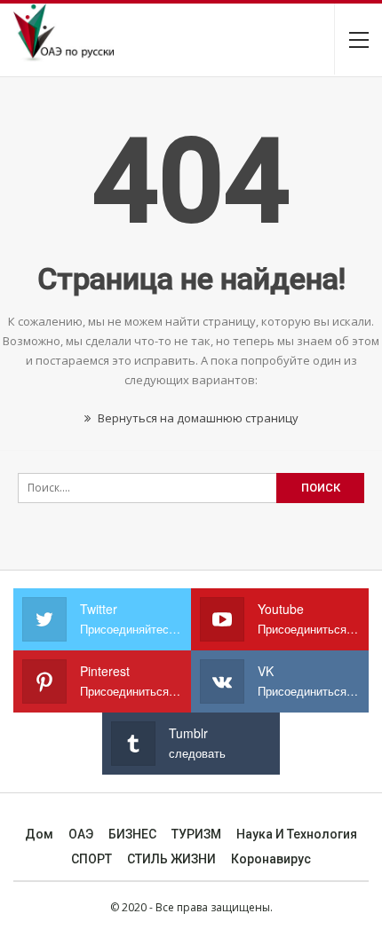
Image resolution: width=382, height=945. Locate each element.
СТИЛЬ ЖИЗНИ (171, 859)
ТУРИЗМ (196, 834)
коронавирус (271, 859)
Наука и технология (296, 834)
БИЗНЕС (132, 834)
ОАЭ (80, 834)
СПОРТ (91, 859)
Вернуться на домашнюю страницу (196, 418)
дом (39, 834)
